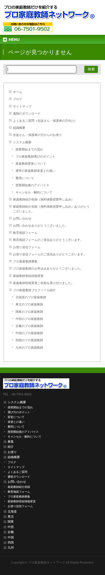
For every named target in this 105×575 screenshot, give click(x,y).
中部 (11, 527)
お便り (12, 452)
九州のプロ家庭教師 (29, 347)
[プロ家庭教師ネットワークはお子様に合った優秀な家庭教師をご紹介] (51, 14)
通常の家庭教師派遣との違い (35, 171)
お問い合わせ (22, 218)
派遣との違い (16, 421)
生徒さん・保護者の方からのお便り (37, 135)
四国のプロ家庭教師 (29, 340)
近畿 (11, 532)
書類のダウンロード (27, 113)
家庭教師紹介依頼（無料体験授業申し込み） (43, 199)
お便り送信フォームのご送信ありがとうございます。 (49, 254)
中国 (11, 537)
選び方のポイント (19, 412)
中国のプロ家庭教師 (29, 333)
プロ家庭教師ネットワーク (46, 562)
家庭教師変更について (31, 163)
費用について (25, 178)
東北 (11, 516)
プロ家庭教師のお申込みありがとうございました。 (48, 268)
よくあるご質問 (17, 471)
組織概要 (19, 128)
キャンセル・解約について (34, 192)
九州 (11, 547)
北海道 (12, 511)
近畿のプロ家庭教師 (29, 326)
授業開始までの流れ (29, 149)
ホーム (17, 92)
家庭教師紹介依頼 (19, 486)
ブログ (17, 99)
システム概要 (22, 142)
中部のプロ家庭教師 (29, 319)
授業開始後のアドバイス (32, 185)
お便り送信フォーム (27, 247)
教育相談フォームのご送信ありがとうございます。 (48, 240)
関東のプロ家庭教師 (29, 312)
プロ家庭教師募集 (25, 261)
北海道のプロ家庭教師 (31, 297)
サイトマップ (22, 106)
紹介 (11, 446)
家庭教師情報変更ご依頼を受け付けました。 (43, 283)
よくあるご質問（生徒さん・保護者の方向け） (45, 120)
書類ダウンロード (19, 476)
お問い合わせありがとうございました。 (40, 225)
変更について (16, 416)
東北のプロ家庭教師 (29, 304)
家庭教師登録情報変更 (28, 276)
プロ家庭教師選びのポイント (35, 156)
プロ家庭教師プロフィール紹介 (34, 290)
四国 (11, 542)
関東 (11, 521)
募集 (11, 441)
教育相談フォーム (25, 233)
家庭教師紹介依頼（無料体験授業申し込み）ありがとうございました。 (51, 209)
